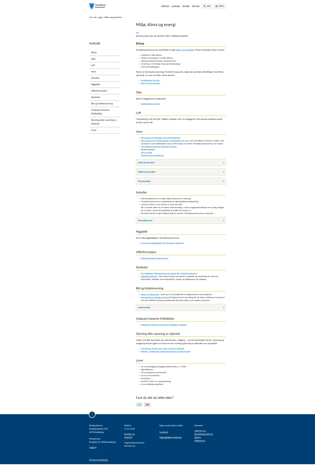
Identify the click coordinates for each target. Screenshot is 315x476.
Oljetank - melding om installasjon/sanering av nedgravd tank (165, 352)
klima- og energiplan (185, 50)
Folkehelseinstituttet (149, 277)
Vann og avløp (146, 153)
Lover (94, 130)
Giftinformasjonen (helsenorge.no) (154, 258)
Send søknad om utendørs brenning (155, 298)
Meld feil (165, 6)
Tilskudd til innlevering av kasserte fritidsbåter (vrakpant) (164, 325)
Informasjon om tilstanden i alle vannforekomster (160, 138)
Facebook (163, 432)
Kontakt (185, 6)
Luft (93, 65)
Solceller (95, 78)
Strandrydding (144, 181)
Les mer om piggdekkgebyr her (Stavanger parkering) (162, 243)
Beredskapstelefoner (203, 434)
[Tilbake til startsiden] (116, 6)
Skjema (197, 437)
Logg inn (93, 447)
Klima (94, 52)
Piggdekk (95, 84)
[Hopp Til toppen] (92, 414)
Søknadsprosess (145, 220)
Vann (93, 72)
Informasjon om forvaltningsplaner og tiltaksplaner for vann (165, 141)
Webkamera (199, 441)
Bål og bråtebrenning (102, 104)
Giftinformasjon (99, 91)
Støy (93, 59)
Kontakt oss (129, 434)
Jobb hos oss (200, 431)
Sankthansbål (144, 307)
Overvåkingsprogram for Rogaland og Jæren (158, 147)
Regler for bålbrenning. (150, 295)
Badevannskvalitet (146, 162)
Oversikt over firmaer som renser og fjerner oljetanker (162, 349)
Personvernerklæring (98, 460)
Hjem (100, 17)
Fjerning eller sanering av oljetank (104, 122)
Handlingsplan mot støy (150, 80)
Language (176, 6)
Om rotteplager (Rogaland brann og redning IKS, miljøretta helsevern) (169, 274)
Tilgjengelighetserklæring (170, 437)
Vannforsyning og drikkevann (152, 156)
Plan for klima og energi (150, 83)
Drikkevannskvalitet (146, 172)
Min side (195, 6)
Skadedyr (95, 97)
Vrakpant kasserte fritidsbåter (100, 112)
